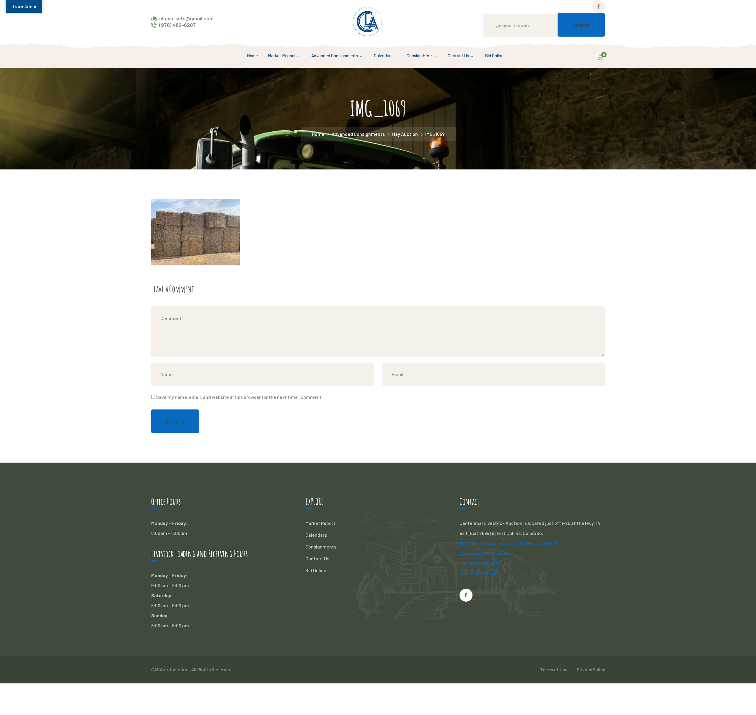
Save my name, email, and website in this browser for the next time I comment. (239, 397)
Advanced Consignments (358, 134)
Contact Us (317, 558)
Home (318, 134)
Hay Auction (405, 134)
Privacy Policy (591, 669)
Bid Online (315, 570)
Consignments (320, 546)
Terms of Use (554, 669)
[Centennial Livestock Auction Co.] (367, 21)
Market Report (320, 523)
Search (581, 24)
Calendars (316, 535)
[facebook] (466, 595)
